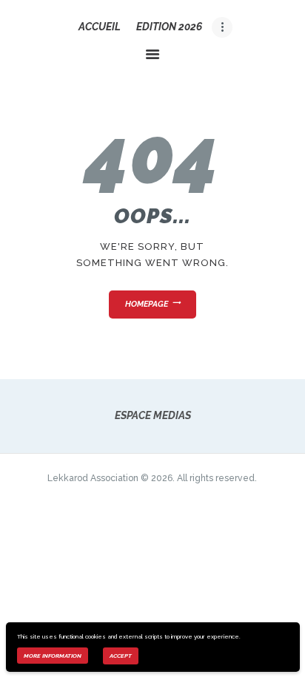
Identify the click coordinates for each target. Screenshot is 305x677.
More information (52, 655)
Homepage (146, 304)
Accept (121, 655)
